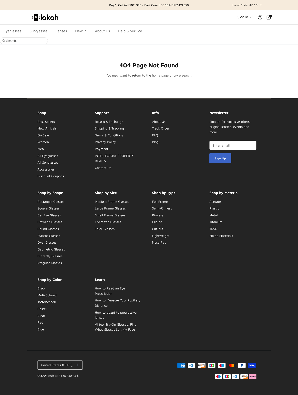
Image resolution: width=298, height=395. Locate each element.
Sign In (243, 17)
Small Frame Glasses (110, 215)
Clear (41, 315)
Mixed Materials (221, 235)
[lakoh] (45, 17)
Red (40, 322)
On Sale (43, 135)
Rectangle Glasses (51, 201)
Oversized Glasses (108, 222)
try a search (182, 75)
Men (41, 149)
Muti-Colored (47, 295)
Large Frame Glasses (110, 208)
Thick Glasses (105, 229)
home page (160, 75)
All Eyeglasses (48, 156)
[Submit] (3, 40)
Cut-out (157, 229)
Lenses (61, 31)
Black (41, 288)
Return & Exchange (109, 121)
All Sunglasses (48, 162)
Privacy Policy (105, 142)
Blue (41, 329)
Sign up (220, 158)
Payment (101, 149)
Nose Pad (159, 242)
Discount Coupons (51, 176)
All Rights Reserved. (66, 375)
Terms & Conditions (109, 135)
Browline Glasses (50, 222)
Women (43, 142)
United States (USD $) (245, 5)
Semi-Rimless (162, 208)
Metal (213, 215)
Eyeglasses (12, 31)
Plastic (214, 208)
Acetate (215, 201)
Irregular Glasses (50, 263)
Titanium (215, 222)
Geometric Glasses (51, 249)
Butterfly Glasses (50, 256)
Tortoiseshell (47, 302)
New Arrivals (47, 128)
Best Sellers (46, 121)
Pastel (42, 309)
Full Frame (160, 201)
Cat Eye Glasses (49, 215)
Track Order (160, 128)
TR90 (213, 229)
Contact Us (103, 167)
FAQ (155, 135)
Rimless (157, 215)
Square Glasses (49, 208)
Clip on (157, 222)
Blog (155, 142)
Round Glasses (48, 229)
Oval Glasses (47, 242)
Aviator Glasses (49, 235)
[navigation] (61, 145)
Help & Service (130, 31)
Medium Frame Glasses (112, 201)
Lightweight (160, 235)
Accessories (46, 169)
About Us (102, 31)
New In (81, 31)
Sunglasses (38, 31)
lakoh (51, 375)
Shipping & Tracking (109, 128)
